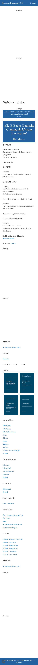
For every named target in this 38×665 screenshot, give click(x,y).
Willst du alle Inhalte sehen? (12, 347)
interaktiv (6, 474)
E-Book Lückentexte (9, 551)
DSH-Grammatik (8, 504)
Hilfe (4, 521)
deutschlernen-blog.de (10, 527)
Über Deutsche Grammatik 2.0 (13, 515)
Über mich (6, 518)
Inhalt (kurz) (7, 426)
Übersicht (6, 465)
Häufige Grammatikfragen (11, 450)
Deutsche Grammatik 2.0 (12, 3)
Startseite (6, 359)
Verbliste (13, 243)
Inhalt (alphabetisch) (9, 432)
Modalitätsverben (8, 238)
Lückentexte (7, 489)
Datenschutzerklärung (27, 660)
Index (5, 435)
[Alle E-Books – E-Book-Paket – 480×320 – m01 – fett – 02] (19, 142)
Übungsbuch (7, 468)
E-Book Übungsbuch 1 (10, 545)
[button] (3, 661)
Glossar (5, 438)
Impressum (19, 662)
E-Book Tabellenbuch (10, 555)
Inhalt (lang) (7, 429)
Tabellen (6, 444)
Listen (5, 441)
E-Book (5, 453)
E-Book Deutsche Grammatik (12, 539)
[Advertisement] (19, 30)
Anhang (5, 447)
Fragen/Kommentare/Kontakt (12, 524)
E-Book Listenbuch (9, 542)
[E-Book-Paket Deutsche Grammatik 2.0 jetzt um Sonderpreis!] (19, 117)
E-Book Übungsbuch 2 (10, 548)
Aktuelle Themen (8, 471)
